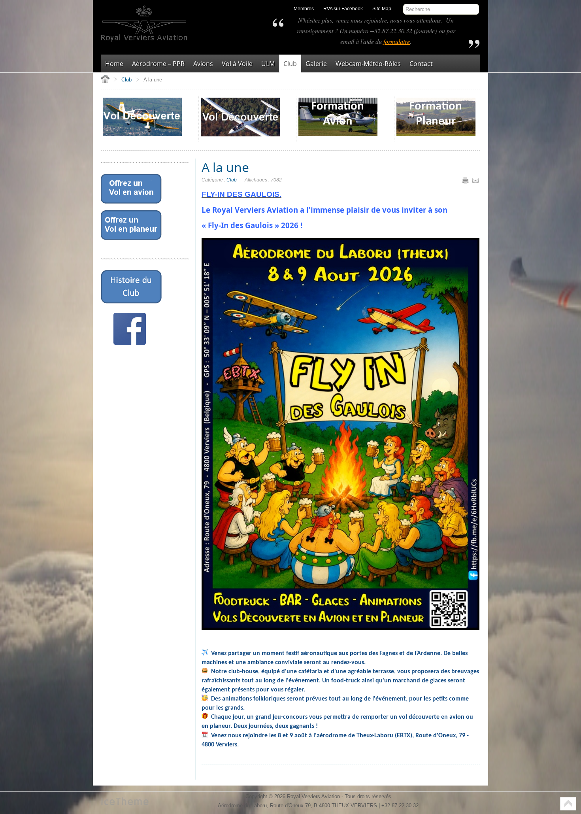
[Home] (105, 78)
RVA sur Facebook (343, 8)
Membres (304, 8)
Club (231, 180)
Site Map (381, 8)
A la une (225, 167)
